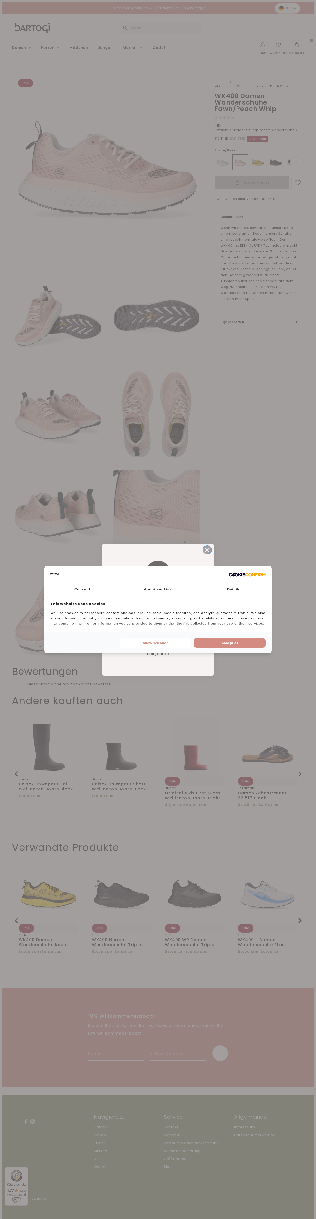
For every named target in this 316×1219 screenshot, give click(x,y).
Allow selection (156, 643)
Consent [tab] (82, 589)
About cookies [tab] (158, 589)
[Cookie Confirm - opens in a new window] (247, 574)
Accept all (229, 643)
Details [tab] (233, 589)
